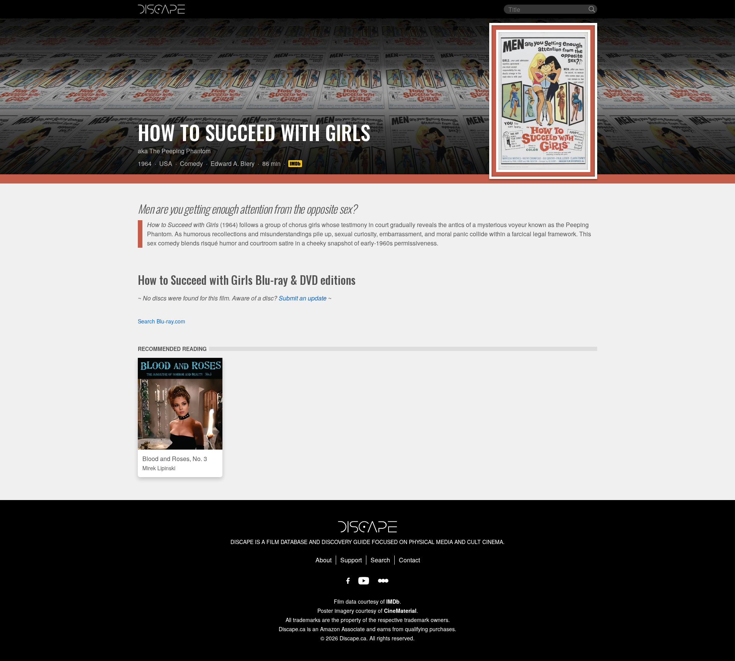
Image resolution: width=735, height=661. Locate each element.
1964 (145, 163)
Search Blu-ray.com (161, 321)
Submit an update (303, 298)
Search (380, 559)
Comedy (191, 163)
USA (165, 163)
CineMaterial (400, 610)
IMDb (393, 601)
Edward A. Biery (233, 163)
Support (351, 559)
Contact (409, 559)
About (323, 559)
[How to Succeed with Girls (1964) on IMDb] (296, 163)
